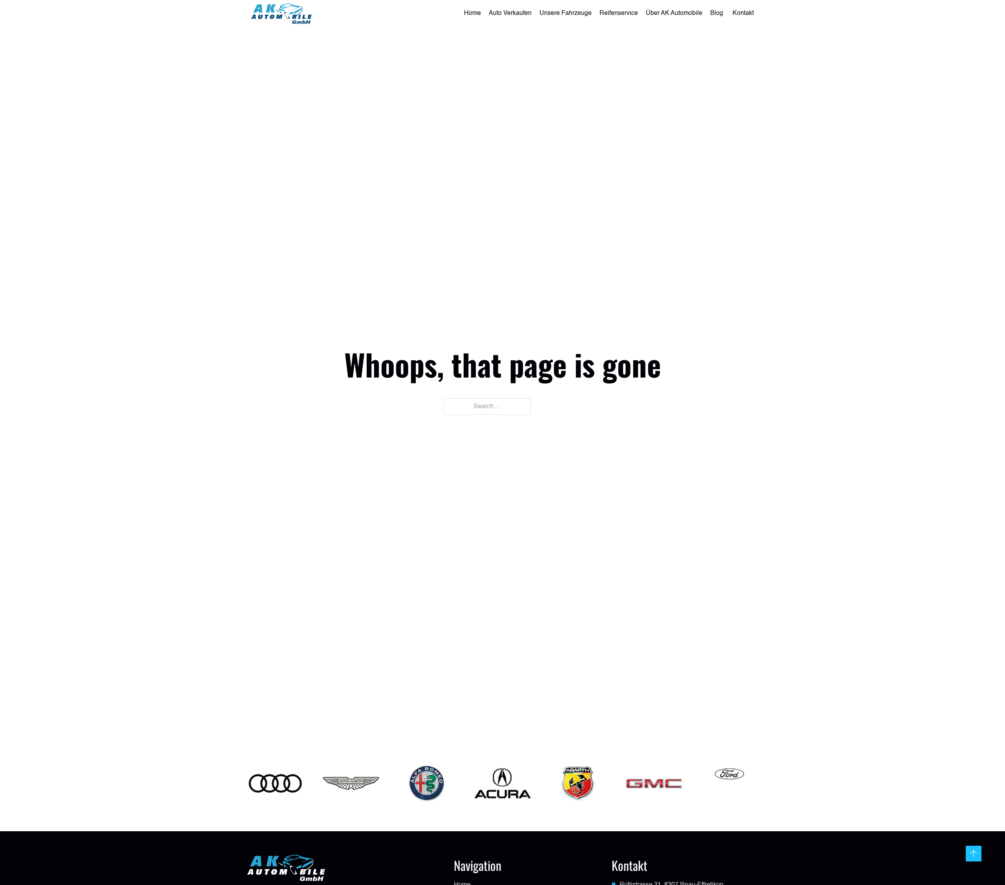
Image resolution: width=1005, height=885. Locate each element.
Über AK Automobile (674, 13)
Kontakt (743, 13)
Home (472, 13)
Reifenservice (618, 13)
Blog (717, 13)
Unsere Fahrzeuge (565, 13)
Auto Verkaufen (510, 13)
